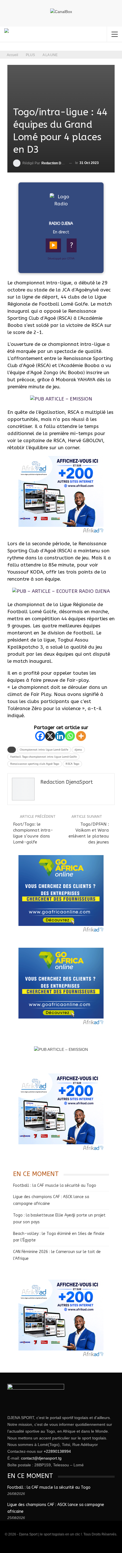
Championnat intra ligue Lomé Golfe (44, 749)
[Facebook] (40, 736)
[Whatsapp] (70, 736)
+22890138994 (57, 1451)
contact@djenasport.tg (41, 1458)
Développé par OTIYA (61, 258)
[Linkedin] (60, 736)
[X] (50, 736)
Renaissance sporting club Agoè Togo (34, 764)
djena (78, 749)
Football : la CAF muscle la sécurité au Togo (54, 1185)
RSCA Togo (72, 764)
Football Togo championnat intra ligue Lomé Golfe (43, 757)
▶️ (53, 245)
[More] (81, 736)
